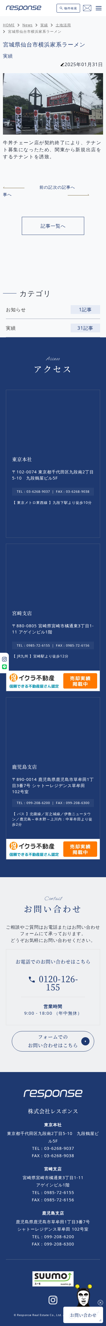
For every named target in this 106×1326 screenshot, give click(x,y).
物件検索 (70, 8)
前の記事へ (28, 190)
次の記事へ (64, 187)
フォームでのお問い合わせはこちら (53, 1041)
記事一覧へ (53, 226)
